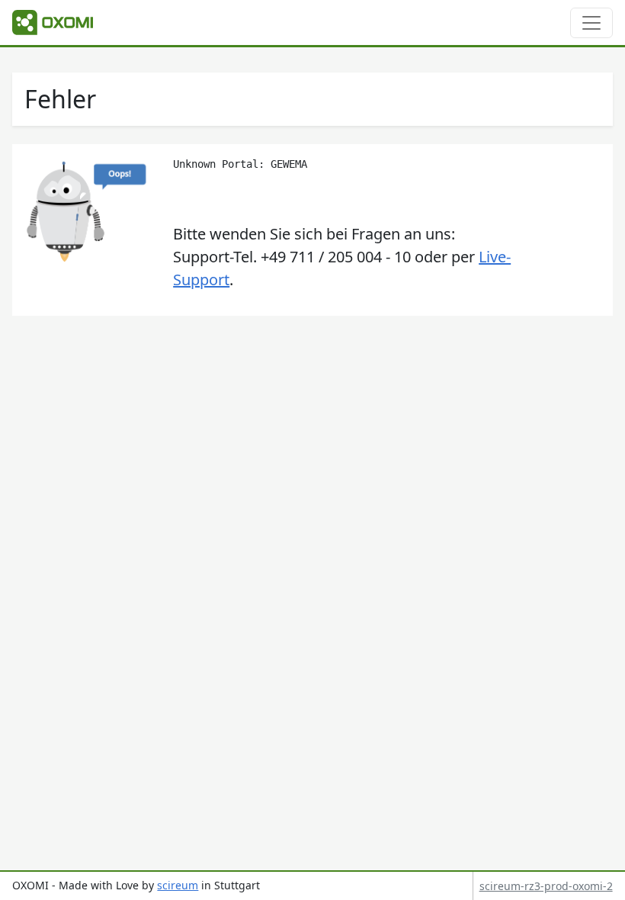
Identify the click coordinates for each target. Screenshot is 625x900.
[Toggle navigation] (591, 23)
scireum (177, 885)
